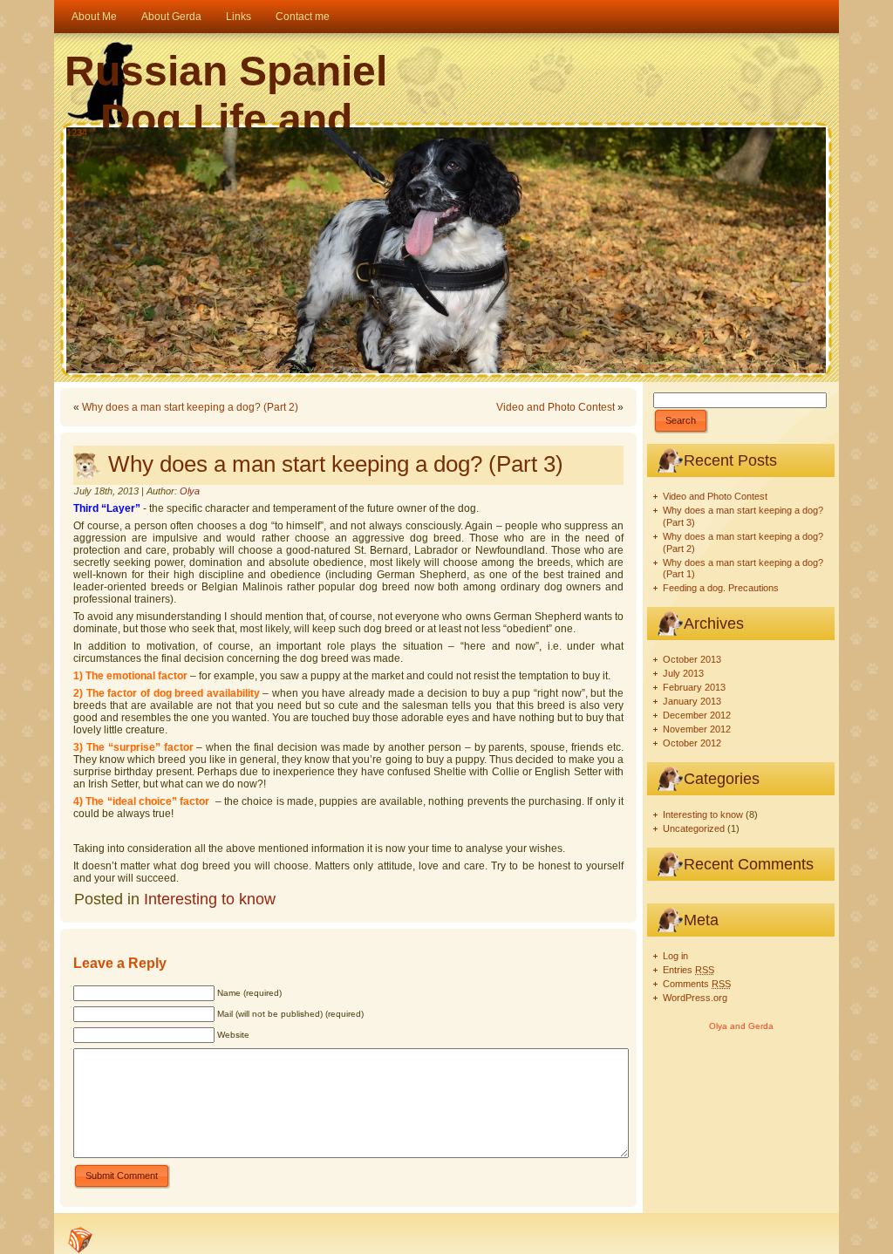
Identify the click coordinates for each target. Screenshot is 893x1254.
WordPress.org (695, 997)
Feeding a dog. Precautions (721, 588)
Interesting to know (210, 899)
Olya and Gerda (741, 1026)
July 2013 (683, 673)
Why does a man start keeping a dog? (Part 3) (335, 464)
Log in (675, 956)
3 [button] (79, 132)
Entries (688, 969)
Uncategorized (694, 828)
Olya (190, 491)
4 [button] (84, 132)
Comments (697, 983)
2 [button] (74, 132)
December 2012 (697, 715)
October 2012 (692, 743)
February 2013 (694, 687)
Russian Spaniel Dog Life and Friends (226, 119)
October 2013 (692, 659)
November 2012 (697, 729)
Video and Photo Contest (555, 407)
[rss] (80, 1240)
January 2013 (692, 701)
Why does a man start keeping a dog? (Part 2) (190, 407)
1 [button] (69, 132)
